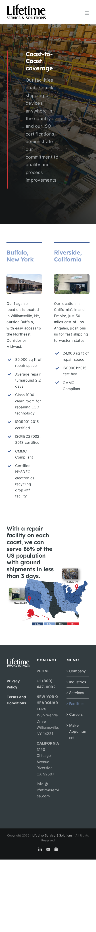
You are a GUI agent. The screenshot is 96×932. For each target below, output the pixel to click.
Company (77, 671)
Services (76, 692)
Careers (76, 714)
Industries (77, 682)
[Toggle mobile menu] (87, 13)
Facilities (76, 703)
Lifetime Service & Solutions (52, 835)
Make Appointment (77, 731)
